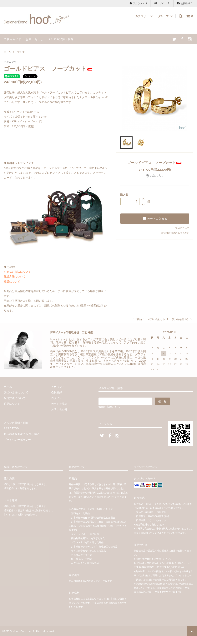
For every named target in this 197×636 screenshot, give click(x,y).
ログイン (162, 3)
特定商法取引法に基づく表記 (21, 434)
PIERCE (21, 52)
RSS (6, 428)
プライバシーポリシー (17, 439)
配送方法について (14, 276)
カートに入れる (156, 218)
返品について (182, 228)
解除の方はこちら (109, 406)
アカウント (138, 3)
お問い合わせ (34, 39)
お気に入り (156, 175)
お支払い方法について (17, 271)
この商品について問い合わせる (149, 319)
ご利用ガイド (12, 39)
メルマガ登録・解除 (61, 39)
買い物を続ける (180, 319)
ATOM (15, 428)
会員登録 (185, 3)
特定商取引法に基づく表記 (175, 233)
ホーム (7, 52)
